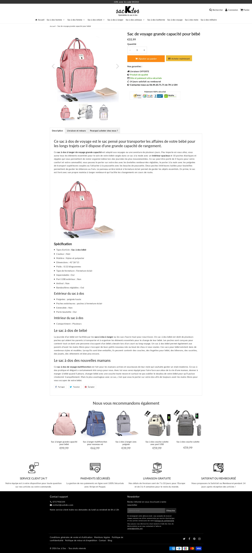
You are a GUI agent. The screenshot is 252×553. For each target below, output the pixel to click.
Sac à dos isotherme (156, 20)
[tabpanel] (67, 112)
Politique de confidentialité (164, 520)
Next (117, 66)
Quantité (131, 44)
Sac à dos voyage (175, 20)
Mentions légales (102, 537)
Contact (102, 540)
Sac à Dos (61, 548)
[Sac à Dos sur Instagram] (199, 539)
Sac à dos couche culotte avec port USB (157, 442)
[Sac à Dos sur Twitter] (184, 539)
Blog (110, 540)
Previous (53, 66)
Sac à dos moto (191, 20)
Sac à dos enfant (95, 20)
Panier (247, 10)
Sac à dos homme (54, 20)
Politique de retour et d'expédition (81, 540)
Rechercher (217, 10)
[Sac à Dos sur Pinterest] (195, 539)
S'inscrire (170, 510)
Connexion (233, 10)
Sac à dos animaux (134, 20)
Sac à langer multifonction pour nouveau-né (95, 442)
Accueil (41, 20)
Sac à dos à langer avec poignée (126, 442)
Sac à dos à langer (115, 20)
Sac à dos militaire (209, 20)
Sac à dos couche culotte (188, 441)
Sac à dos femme (74, 20)
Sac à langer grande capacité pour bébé (64, 442)
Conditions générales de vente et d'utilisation (71, 537)
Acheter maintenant (180, 58)
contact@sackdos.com (63, 505)
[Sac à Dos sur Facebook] (190, 539)
